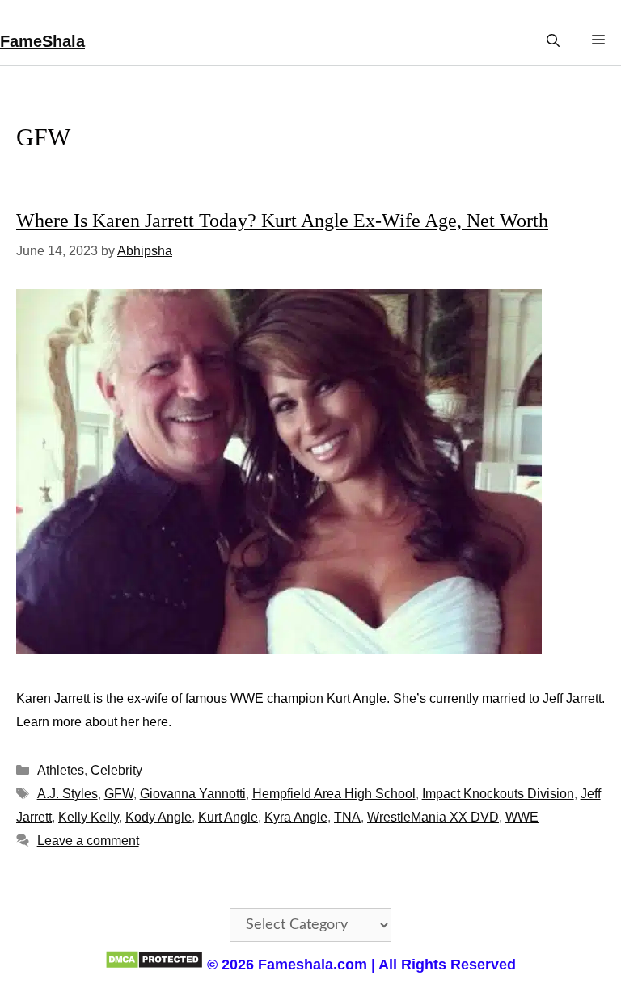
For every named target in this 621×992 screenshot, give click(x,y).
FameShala (42, 41)
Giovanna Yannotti (193, 794)
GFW (118, 794)
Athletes (60, 770)
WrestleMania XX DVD (433, 817)
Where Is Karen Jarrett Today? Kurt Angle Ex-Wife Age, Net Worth (282, 220)
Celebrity (116, 770)
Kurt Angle (228, 817)
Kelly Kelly (88, 817)
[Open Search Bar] (553, 40)
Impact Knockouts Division (498, 794)
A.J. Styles (67, 794)
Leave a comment (88, 840)
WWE (522, 817)
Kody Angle (158, 817)
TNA (347, 817)
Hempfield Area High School (334, 794)
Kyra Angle (295, 817)
